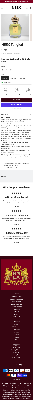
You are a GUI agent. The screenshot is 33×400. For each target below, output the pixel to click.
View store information (10, 167)
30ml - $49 (5, 78)
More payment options (16, 108)
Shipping (3, 53)
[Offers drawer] (6, 8)
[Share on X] (7, 70)
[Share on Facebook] (2, 70)
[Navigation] (2, 8)
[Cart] (31, 8)
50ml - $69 (13, 78)
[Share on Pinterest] (11, 70)
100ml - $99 (22, 78)
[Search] (27, 8)
